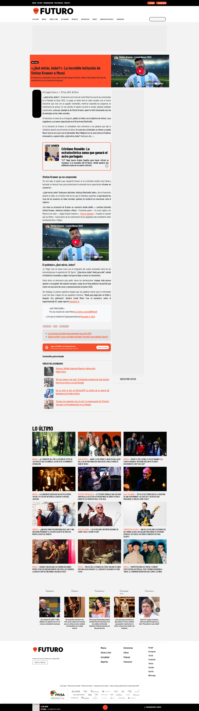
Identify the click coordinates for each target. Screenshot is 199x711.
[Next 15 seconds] (110, 707)
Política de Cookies (87, 686)
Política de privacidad (74, 686)
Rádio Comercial (140, 700)
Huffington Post (78, 694)
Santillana (95, 691)
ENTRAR (151, 3)
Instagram (152, 651)
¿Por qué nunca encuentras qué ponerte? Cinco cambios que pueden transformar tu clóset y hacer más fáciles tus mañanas (124, 624)
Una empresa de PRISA (57, 693)
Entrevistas (85, 19)
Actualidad (64, 19)
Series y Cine (54, 19)
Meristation (130, 700)
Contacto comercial (40, 662)
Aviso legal (63, 686)
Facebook (151, 659)
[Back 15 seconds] (100, 707)
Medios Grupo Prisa (57, 698)
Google (150, 647)
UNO (90, 694)
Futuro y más (47, 326)
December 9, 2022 (88, 316)
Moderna (84, 700)
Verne (123, 694)
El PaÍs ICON (103, 700)
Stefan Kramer (64, 326)
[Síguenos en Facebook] (152, 10)
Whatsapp (152, 675)
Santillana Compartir (106, 691)
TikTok (150, 655)
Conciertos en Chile (106, 19)
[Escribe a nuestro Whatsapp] (166, 10)
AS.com (122, 691)
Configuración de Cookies (101, 686)
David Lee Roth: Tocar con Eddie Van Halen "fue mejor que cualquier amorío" (78, 336)
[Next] (115, 707)
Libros (126, 652)
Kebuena (137, 694)
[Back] (95, 707)
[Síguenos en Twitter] (156, 10)
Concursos (120, 19)
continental (111, 694)
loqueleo (121, 700)
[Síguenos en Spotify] (162, 10)
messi (55, 326)
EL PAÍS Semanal (117, 694)
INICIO (34, 3)
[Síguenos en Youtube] (159, 10)
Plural (94, 700)
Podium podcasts (74, 697)
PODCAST (67, 3)
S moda (112, 700)
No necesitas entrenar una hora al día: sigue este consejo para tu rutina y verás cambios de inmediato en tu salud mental (74, 624)
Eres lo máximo (87, 213)
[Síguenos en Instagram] (146, 10)
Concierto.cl (74, 301)
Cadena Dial (129, 694)
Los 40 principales (86, 691)
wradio (96, 694)
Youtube (151, 667)
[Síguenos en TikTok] (149, 10)
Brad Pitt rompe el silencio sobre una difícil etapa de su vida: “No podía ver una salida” (149, 622)
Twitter (150, 663)
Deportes (75, 19)
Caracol (137, 691)
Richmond (74, 700)
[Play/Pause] (105, 707)
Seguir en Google (102, 347)
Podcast (127, 657)
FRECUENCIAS (58, 3)
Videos (95, 19)
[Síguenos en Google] (142, 10)
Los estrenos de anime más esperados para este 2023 (69, 333)
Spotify (150, 671)
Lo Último (35, 19)
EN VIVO (39, 3)
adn (129, 691)
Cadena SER (116, 691)
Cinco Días (104, 694)
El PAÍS (75, 691)
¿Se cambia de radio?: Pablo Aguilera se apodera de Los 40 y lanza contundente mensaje (50, 622)
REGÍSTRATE (162, 3)
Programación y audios (153, 707)
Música (44, 19)
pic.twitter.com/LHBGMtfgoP (85, 311)
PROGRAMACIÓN (48, 3)
